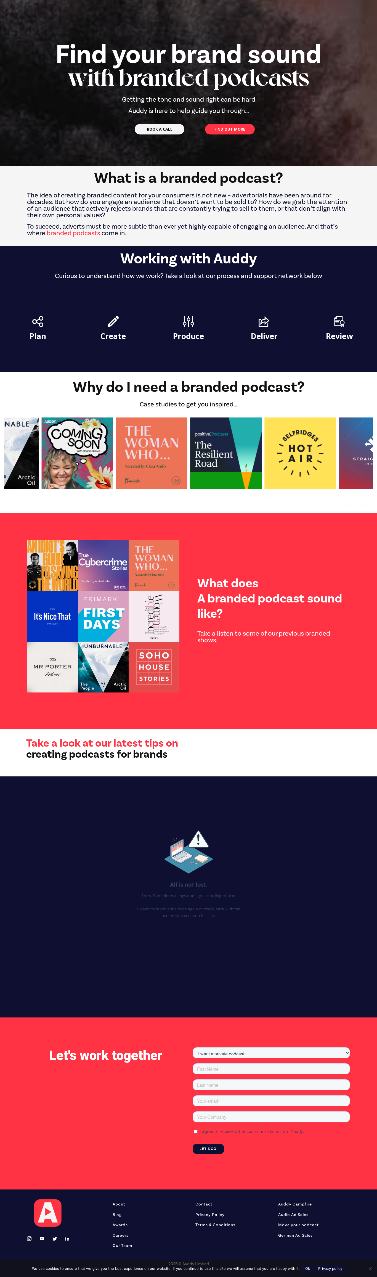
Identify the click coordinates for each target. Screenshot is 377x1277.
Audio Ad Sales (293, 1214)
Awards (120, 1225)
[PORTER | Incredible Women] (154, 616)
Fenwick (30, 498)
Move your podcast (298, 1225)
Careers (121, 1235)
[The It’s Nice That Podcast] (52, 616)
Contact (204, 1204)
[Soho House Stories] (154, 667)
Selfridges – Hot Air (190, 498)
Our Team (122, 1245)
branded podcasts (73, 233)
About (119, 1204)
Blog (117, 1214)
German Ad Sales (295, 1235)
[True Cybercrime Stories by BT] (103, 565)
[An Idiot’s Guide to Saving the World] (52, 565)
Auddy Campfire (295, 1204)
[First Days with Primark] (103, 616)
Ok (307, 1268)
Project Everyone (337, 498)
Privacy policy (330, 1268)
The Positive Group (115, 498)
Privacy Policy (210, 1214)
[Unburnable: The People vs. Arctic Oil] (103, 667)
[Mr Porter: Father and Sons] (52, 667)
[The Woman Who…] (154, 565)
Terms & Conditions (215, 1225)
